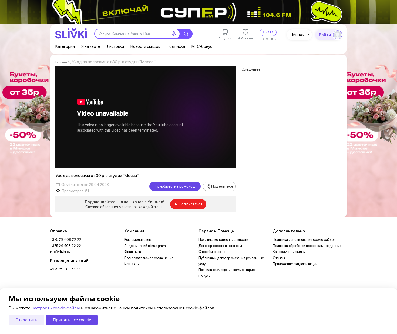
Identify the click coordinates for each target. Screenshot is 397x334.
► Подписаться (188, 204)
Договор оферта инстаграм (220, 246)
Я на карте (90, 46)
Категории (65, 46)
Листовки (115, 46)
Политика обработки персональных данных (307, 246)
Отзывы (279, 258)
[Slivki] (71, 33)
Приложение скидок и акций (295, 264)
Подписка (176, 46)
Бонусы (204, 276)
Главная (61, 62)
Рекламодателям (138, 240)
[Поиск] (186, 33)
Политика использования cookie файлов (304, 240)
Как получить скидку (289, 252)
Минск (298, 34)
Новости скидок (145, 46)
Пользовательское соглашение (148, 258)
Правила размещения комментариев (227, 270)
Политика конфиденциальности (223, 240)
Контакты (131, 264)
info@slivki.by (60, 252)
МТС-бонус (201, 46)
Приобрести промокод (175, 186)
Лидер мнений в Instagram (145, 246)
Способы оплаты (211, 252)
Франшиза (132, 252)
